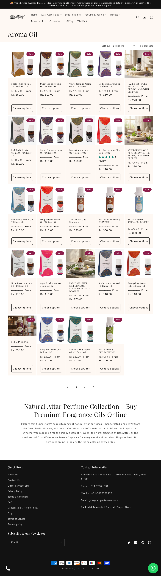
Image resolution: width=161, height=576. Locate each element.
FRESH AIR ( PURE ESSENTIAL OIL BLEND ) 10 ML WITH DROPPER (80, 287)
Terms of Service (16, 518)
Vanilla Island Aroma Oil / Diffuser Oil (79, 351)
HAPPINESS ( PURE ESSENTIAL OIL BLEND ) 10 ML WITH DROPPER (138, 88)
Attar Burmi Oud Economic (77, 220)
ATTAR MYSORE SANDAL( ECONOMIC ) (138, 222)
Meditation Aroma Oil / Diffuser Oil (110, 85)
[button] (51, 14)
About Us (13, 474)
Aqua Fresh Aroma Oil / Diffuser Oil (51, 284)
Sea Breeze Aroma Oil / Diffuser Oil (109, 284)
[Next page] (93, 386)
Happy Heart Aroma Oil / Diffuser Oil (50, 220)
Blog (10, 513)
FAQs (10, 502)
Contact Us (14, 480)
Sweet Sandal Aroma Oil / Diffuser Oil (50, 85)
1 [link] (68, 386)
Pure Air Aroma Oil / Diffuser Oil (50, 351)
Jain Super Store (75, 569)
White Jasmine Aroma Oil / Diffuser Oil (80, 85)
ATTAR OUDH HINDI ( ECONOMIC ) (109, 220)
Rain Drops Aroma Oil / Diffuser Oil (22, 220)
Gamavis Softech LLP (91, 569)
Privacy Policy (15, 491)
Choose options (22, 108)
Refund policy (15, 524)
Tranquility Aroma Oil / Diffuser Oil (137, 284)
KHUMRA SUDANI (20, 342)
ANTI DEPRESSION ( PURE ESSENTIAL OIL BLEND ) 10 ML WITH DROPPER (139, 154)
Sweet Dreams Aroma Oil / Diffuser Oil (51, 151)
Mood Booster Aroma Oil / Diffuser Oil (21, 284)
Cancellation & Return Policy (23, 507)
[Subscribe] (60, 542)
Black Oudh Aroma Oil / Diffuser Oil (78, 151)
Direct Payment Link (18, 485)
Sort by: (106, 45)
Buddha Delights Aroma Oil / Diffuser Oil (21, 153)
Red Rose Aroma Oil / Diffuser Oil (109, 151)
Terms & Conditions (18, 496)
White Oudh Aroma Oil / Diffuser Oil (21, 85)
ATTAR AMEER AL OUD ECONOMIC (107, 351)
